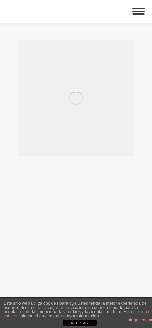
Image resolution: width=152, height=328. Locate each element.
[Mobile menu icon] (138, 11)
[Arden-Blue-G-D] (76, 98)
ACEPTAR (79, 323)
